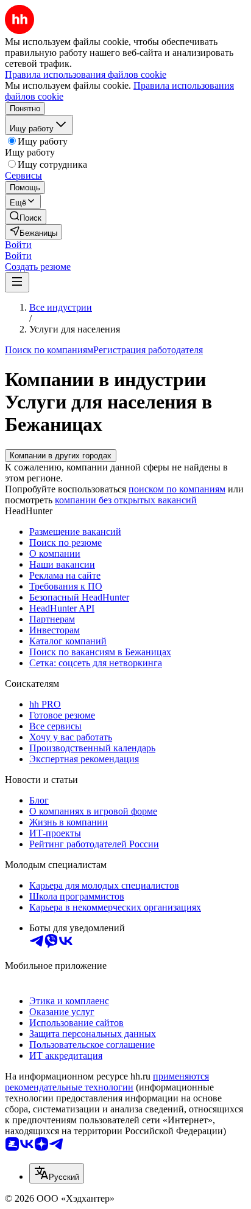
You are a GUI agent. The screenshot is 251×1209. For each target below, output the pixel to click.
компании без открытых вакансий (126, 500)
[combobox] (56, 1173)
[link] (25, 216)
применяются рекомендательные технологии (107, 1081)
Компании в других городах (60, 455)
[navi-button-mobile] (17, 282)
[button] (18, 244)
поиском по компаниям (177, 489)
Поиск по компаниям (49, 350)
